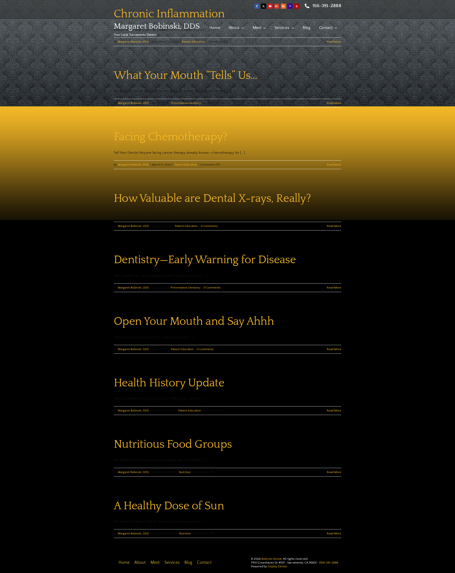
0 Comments (209, 226)
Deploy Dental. (277, 566)
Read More (334, 41)
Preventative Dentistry (186, 103)
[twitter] (263, 6)
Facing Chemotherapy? (171, 137)
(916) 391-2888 (328, 562)
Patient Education (193, 41)
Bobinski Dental (271, 558)
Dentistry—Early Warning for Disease (205, 259)
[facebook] (256, 6)
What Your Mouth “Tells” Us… (185, 75)
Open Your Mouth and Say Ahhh (194, 321)
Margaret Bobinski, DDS (157, 26)
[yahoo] (290, 6)
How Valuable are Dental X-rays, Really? (212, 198)
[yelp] (296, 6)
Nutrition (185, 472)
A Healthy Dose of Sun (169, 506)
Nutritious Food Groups (173, 444)
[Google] (276, 6)
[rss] (283, 6)
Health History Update (169, 383)
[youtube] (270, 6)
